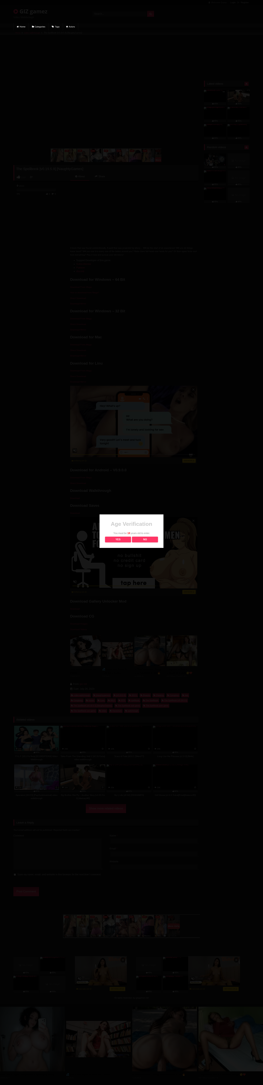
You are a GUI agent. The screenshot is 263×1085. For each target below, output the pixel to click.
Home (22, 26)
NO (145, 539)
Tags (57, 26)
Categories (40, 26)
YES (118, 539)
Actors (72, 26)
